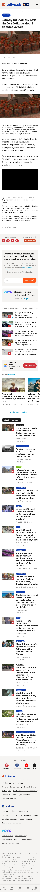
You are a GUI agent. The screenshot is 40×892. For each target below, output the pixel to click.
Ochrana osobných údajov (12, 795)
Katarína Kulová (22, 724)
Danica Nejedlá (22, 683)
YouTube (26, 768)
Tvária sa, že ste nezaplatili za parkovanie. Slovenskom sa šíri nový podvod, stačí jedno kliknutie (27, 626)
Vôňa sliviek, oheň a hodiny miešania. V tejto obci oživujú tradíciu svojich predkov (27, 580)
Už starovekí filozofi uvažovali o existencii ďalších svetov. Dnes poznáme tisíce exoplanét (25, 514)
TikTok (34, 768)
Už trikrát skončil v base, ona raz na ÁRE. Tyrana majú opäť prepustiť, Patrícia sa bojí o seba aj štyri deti (27, 535)
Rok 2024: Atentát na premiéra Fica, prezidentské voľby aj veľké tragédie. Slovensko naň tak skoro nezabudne (26, 674)
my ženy (21, 11)
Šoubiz (14, 811)
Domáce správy (16, 787)
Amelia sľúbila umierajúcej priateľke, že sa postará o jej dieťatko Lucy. (13, 397)
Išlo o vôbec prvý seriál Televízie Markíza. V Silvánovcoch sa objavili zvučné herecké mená (27, 432)
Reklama (27, 815)
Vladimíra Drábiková (33, 404)
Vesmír (19, 506)
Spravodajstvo (7, 840)
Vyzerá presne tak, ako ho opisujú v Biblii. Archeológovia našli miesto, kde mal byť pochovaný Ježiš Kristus (26, 342)
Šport (19, 467)
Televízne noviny (21, 836)
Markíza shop (18, 823)
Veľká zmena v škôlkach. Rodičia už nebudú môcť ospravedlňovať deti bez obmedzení (27, 494)
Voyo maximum (7, 836)
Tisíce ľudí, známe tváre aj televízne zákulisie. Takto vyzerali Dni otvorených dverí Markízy (27, 649)
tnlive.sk (6, 11)
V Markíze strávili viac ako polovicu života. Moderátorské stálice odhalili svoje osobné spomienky (26, 740)
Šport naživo (27, 840)
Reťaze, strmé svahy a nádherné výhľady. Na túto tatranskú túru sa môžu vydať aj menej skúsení (26, 475)
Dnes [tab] (25, 308)
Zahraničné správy (30, 787)
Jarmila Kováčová (23, 438)
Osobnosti (6, 815)
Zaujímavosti (21, 488)
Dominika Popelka (23, 610)
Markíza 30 (20, 425)
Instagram (7, 768)
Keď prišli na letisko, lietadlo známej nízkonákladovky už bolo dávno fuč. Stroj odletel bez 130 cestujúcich (26, 315)
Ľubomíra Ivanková (23, 459)
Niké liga (17, 840)
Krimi (18, 527)
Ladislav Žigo (21, 706)
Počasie (19, 711)
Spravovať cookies (9, 799)
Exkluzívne (20, 641)
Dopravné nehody (22, 446)
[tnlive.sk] (11, 4)
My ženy (11, 375)
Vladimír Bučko (22, 587)
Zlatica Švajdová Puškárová (27, 748)
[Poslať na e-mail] (12, 240)
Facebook (17, 768)
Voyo (26, 298)
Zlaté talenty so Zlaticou (26, 732)
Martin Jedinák (22, 569)
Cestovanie (20, 592)
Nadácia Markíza (25, 819)
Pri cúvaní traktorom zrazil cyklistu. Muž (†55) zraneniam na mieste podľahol (25, 452)
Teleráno (19, 483)
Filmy (17, 844)
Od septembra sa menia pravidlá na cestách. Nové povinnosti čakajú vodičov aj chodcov (25, 324)
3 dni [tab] (31, 308)
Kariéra (35, 815)
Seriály (11, 844)
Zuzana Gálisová (7, 404)
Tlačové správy (17, 815)
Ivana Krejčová (22, 543)
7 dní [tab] (36, 308)
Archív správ (6, 791)
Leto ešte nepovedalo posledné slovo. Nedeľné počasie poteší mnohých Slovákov (27, 718)
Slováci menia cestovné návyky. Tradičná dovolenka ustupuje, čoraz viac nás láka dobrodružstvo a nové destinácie (27, 601)
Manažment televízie (9, 819)
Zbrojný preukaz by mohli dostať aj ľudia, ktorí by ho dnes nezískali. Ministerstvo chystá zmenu (26, 698)
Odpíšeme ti (6, 823)
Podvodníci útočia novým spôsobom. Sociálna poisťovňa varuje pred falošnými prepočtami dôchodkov (26, 352)
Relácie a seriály (25, 811)
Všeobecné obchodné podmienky (25, 791)
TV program (6, 811)
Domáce (13, 11)
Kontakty (5, 787)
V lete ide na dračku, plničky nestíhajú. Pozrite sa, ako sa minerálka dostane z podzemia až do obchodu (26, 333)
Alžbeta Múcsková (23, 657)
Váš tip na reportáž (14, 783)
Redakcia (26, 795)
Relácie (4, 844)
